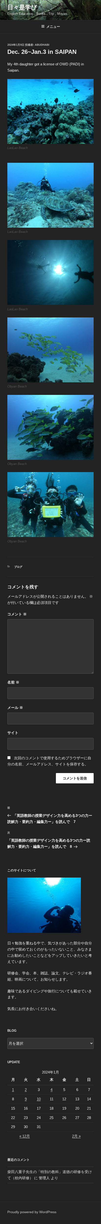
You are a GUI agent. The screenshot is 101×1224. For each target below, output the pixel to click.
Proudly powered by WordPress (31, 1212)
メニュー (53, 27)
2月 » (76, 1136)
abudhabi (42, 44)
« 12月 (24, 1136)
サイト (12, 733)
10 (39, 1099)
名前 (13, 682)
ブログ (18, 566)
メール (15, 707)
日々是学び (22, 7)
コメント (17, 614)
